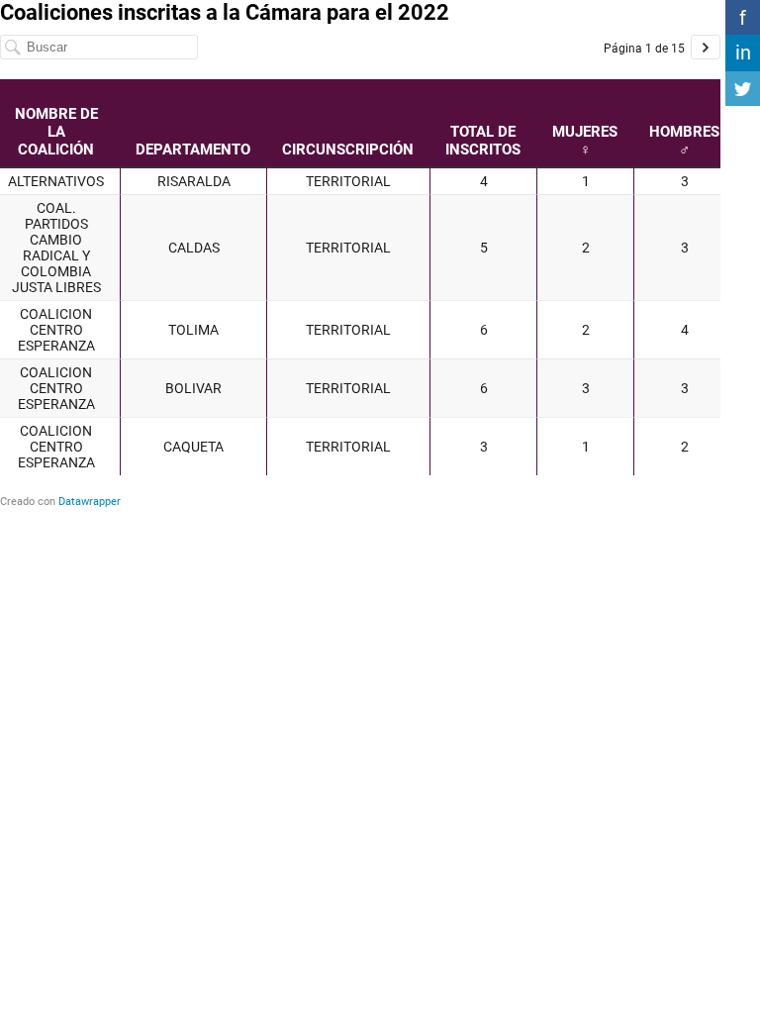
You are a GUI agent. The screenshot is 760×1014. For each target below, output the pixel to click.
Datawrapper (89, 501)
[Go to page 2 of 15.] (705, 47)
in (743, 52)
